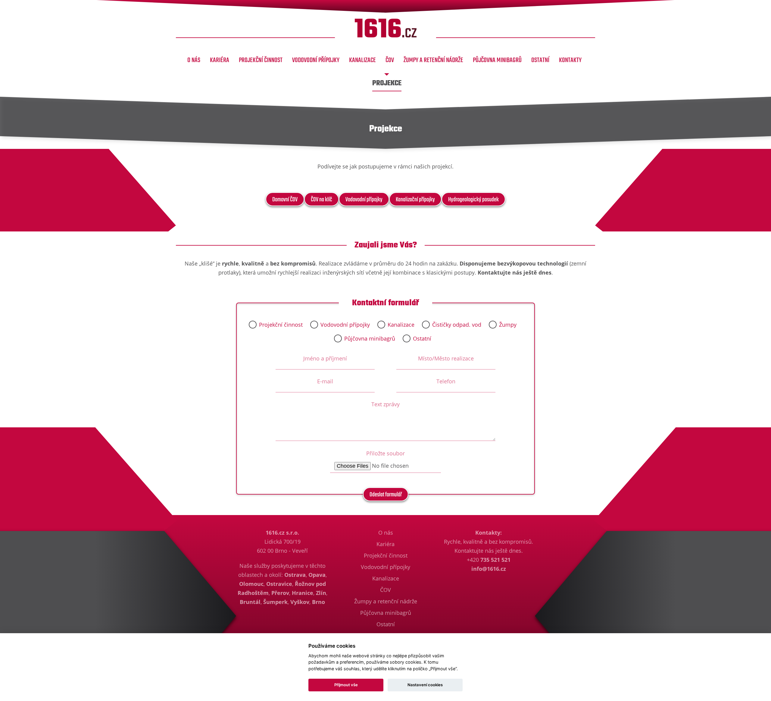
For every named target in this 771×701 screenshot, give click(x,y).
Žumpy (508, 324)
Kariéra (219, 60)
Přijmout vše (346, 684)
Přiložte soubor (385, 453)
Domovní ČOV (285, 199)
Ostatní (540, 60)
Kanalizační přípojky (415, 199)
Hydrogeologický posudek (473, 199)
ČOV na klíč (321, 199)
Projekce (386, 83)
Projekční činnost (260, 60)
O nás (193, 60)
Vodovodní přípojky (315, 60)
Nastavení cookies (425, 684)
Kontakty (570, 60)
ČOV (390, 60)
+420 (488, 559)
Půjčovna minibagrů (497, 60)
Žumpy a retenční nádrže (433, 60)
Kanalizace (362, 60)
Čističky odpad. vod (456, 324)
